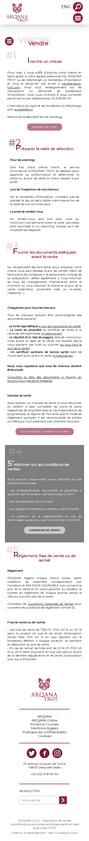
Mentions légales (44, 728)
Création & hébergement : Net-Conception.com (44, 833)
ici (60, 117)
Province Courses (44, 724)
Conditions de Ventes (44, 530)
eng (65, 6)
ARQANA (44, 716)
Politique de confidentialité (45, 732)
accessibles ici (23, 109)
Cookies (44, 736)
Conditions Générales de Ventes (50, 604)
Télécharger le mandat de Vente (45, 431)
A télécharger (51, 333)
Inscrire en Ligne (44, 127)
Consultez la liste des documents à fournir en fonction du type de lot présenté (44, 378)
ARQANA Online (44, 720)
